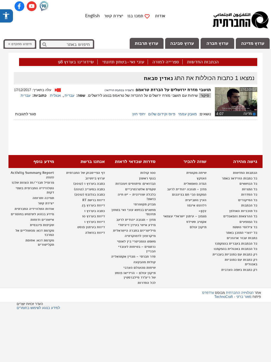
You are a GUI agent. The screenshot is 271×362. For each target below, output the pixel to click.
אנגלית (55, 95)
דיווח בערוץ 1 (94, 221)
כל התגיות (249, 189)
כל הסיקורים (247, 200)
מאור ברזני (243, 297)
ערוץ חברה (217, 43)
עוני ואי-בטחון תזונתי (123, 62)
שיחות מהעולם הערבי (139, 267)
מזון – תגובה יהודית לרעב (186, 189)
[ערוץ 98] (44, 6)
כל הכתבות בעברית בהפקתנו (236, 243)
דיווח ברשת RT (93, 200)
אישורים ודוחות (42, 219)
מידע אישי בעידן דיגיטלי (137, 225)
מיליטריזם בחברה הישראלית (134, 230)
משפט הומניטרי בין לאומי (136, 241)
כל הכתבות (249, 205)
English (92, 16)
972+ (202, 211)
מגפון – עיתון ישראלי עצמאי (184, 216)
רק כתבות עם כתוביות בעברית (235, 254)
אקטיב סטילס (196, 221)
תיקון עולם (198, 227)
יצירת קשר (113, 16)
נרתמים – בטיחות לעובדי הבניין (137, 249)
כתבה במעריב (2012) (89, 189)
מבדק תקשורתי (144, 204)
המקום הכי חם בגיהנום (189, 194)
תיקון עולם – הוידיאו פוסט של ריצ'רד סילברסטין (135, 275)
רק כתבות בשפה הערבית (239, 269)
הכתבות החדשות (203, 62)
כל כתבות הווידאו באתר (239, 178)
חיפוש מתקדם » (20, 43)
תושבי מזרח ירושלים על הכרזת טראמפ (173, 90)
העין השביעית (195, 200)
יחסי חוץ (139, 114)
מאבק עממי (187, 114)
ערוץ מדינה (252, 43)
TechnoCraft (223, 297)
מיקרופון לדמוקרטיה (140, 235)
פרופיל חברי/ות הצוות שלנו (33, 182)
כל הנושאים (248, 183)
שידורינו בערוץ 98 (76, 62)
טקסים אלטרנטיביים (140, 189)
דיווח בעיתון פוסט (91, 227)
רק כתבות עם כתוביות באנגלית (241, 262)
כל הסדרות (249, 194)
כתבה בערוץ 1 (94, 211)
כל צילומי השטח (245, 227)
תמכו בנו (135, 16)
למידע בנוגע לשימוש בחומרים (38, 308)
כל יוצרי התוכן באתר (241, 232)
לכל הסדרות (147, 282)
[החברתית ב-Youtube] (32, 6)
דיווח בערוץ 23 (93, 205)
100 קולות (148, 172)
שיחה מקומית (196, 172)
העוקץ (201, 178)
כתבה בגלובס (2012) (89, 194)
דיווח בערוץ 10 (93, 216)
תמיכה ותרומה (43, 198)
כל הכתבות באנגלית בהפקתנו (235, 248)
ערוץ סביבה (182, 43)
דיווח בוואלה (95, 232)
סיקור (205, 95)
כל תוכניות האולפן (243, 211)
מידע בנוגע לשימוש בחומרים (32, 214)
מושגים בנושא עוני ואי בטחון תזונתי (133, 212)
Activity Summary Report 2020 (32, 175)
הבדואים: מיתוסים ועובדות (135, 183)
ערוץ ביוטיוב (95, 178)
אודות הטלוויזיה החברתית (34, 208)
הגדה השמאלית (195, 183)
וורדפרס (208, 293)
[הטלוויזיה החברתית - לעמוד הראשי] (240, 21)
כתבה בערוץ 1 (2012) (89, 183)
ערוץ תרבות (146, 43)
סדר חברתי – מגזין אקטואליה (133, 256)
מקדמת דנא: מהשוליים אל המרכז (34, 232)
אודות (160, 16)
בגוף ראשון (147, 178)
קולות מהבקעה (144, 262)
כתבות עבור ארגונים (242, 238)
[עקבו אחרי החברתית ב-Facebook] (19, 6)
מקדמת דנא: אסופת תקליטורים (39, 242)
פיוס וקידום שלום (161, 114)
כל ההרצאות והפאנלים (240, 216)
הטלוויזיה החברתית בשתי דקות (35, 190)
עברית (69, 95)
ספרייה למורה (165, 62)
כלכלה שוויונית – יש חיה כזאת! (137, 196)
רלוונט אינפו (196, 205)
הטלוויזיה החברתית (240, 293)
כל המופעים (248, 221)
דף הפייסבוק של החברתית (85, 172)
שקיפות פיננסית (42, 225)
